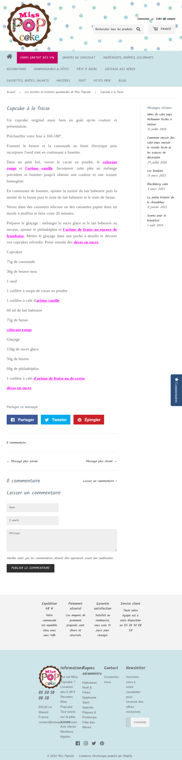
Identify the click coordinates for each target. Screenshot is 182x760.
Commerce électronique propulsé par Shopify (105, 756)
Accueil (11, 92)
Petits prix (102, 80)
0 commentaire (16, 442)
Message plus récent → (101, 461)
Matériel (64, 80)
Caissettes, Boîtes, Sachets (28, 80)
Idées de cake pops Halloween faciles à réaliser (159, 119)
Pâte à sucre (87, 69)
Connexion (143, 19)
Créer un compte (165, 19)
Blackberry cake (157, 184)
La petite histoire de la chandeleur (160, 200)
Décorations (16, 69)
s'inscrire (140, 722)
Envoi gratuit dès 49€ (37, 57)
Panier (165, 29)
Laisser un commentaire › (100, 481)
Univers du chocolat (78, 57)
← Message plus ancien (22, 461)
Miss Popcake (66, 756)
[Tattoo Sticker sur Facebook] (77, 744)
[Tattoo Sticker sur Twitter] (94, 744)
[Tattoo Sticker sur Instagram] (86, 744)
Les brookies (155, 170)
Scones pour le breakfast (156, 218)
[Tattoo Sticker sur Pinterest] (102, 744)
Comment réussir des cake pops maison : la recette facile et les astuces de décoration (160, 147)
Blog (122, 80)
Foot (82, 80)
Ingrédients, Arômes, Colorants (128, 57)
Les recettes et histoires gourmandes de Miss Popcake (58, 92)
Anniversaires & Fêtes (51, 69)
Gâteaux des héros (120, 69)
